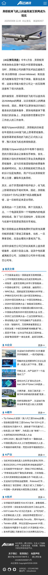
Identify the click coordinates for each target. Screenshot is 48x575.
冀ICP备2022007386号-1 (18, 557)
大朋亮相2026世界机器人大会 (18, 435)
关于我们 (13, 553)
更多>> (41, 345)
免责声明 (35, 553)
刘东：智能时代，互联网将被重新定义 (23, 324)
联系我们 (24, 553)
